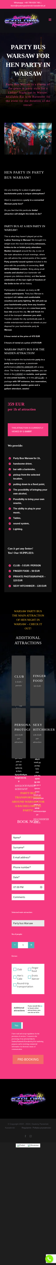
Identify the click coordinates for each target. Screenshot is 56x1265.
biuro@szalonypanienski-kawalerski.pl (28, 5)
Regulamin (26, 1128)
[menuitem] (21, 1145)
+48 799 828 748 (32, 2)
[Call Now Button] (49, 1259)
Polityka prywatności (42, 1128)
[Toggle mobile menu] (50, 19)
